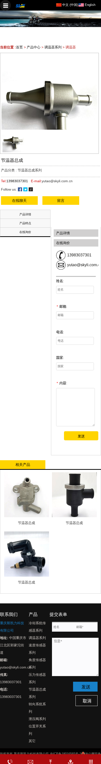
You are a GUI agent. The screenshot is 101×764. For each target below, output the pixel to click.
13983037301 (11, 697)
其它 (32, 741)
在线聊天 (19, 200)
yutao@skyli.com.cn (57, 181)
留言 (60, 200)
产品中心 (33, 47)
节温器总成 (26, 523)
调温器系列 (53, 47)
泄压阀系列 (37, 719)
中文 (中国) (70, 5)
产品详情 (25, 214)
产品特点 (25, 223)
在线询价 (25, 232)
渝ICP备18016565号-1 (65, 754)
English (90, 5)
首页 (19, 47)
